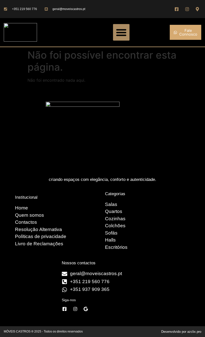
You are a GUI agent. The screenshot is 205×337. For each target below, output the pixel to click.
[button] (121, 32)
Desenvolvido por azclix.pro (181, 331)
